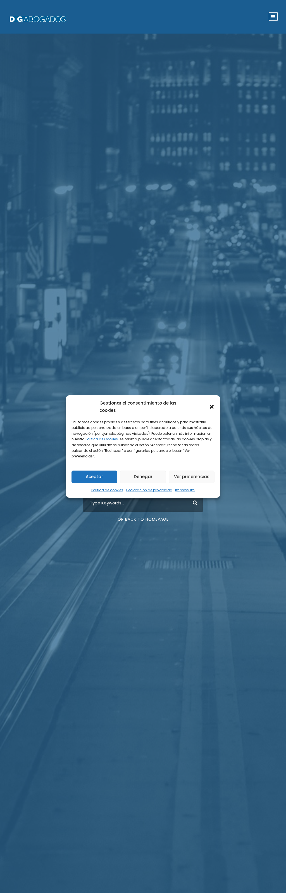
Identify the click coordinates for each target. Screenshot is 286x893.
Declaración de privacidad (149, 490)
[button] (211, 407)
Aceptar (94, 477)
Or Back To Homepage (143, 519)
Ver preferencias (191, 477)
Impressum (185, 490)
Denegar (143, 477)
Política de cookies (107, 490)
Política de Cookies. (102, 439)
